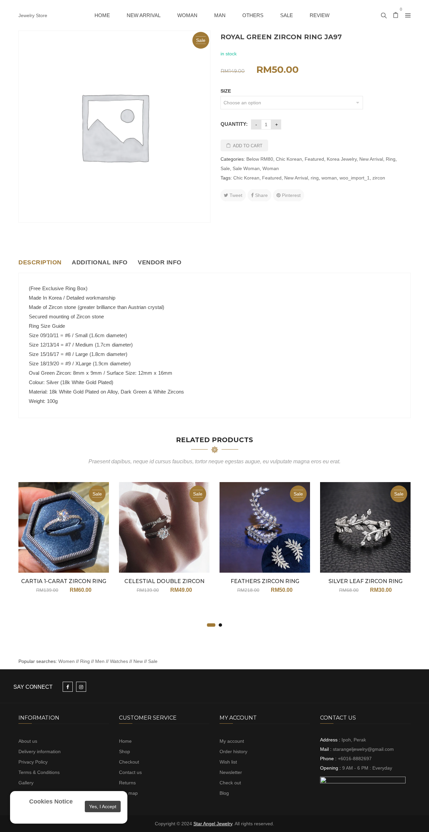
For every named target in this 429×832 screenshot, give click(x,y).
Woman (270, 168)
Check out (230, 782)
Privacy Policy (33, 762)
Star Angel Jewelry (212, 823)
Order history (233, 751)
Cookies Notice (51, 801)
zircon (378, 177)
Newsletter (231, 772)
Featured (314, 159)
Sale (225, 168)
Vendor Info (160, 262)
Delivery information (39, 751)
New (138, 661)
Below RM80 (259, 159)
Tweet (235, 195)
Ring (390, 159)
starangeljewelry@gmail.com (363, 749)
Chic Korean (289, 159)
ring (315, 177)
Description (40, 262)
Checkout (129, 762)
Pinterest (291, 195)
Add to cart (247, 145)
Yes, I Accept (102, 806)
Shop (124, 751)
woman (329, 177)
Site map (128, 793)
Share (261, 195)
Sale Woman (246, 168)
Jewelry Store (32, 15)
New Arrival (371, 159)
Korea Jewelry (342, 159)
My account (232, 741)
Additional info (100, 262)
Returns (127, 782)
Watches (119, 661)
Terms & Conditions (39, 772)
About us (27, 741)
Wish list (228, 762)
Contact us (130, 772)
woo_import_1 (355, 177)
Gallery (26, 782)
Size (226, 91)
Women (67, 661)
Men (100, 661)
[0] (396, 15)
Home (125, 741)
